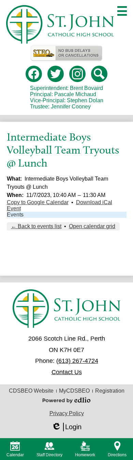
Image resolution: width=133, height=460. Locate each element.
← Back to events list (36, 226)
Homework (85, 454)
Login (66, 427)
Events (15, 215)
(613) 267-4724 (77, 360)
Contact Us (66, 372)
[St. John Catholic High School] (60, 24)
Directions (117, 454)
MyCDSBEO (74, 391)
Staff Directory (49, 454)
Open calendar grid (92, 226)
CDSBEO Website (31, 391)
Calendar (15, 454)
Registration (109, 391)
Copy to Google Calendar (38, 202)
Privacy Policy (66, 413)
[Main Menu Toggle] (122, 10)
